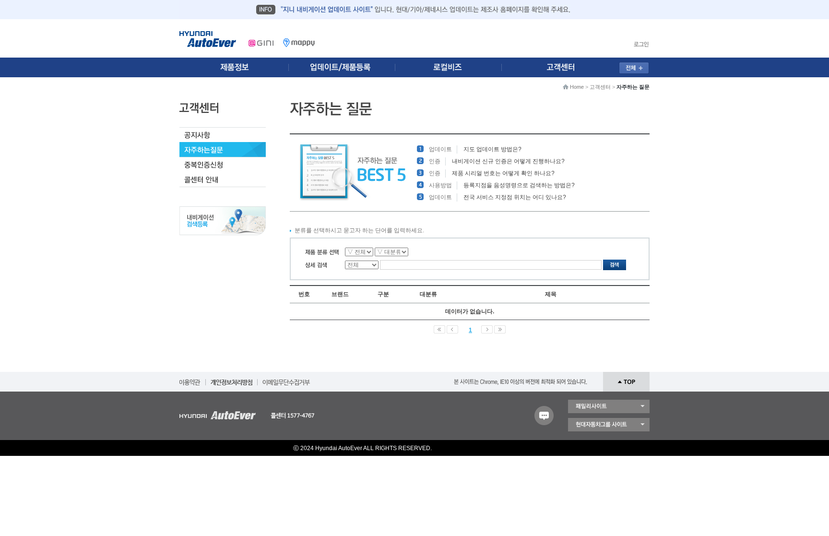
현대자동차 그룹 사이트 (609, 424)
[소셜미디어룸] (344, 67)
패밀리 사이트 (609, 406)
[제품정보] (234, 67)
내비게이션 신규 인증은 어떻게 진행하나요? (508, 161)
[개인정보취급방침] (231, 379)
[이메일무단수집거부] (286, 379)
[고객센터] (563, 67)
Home (577, 87)
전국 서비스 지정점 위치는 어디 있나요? (514, 197)
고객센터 (600, 87)
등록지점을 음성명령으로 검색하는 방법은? (519, 185)
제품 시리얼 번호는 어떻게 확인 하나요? (503, 173)
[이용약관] (190, 379)
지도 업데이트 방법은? (492, 149)
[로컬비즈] (454, 67)
